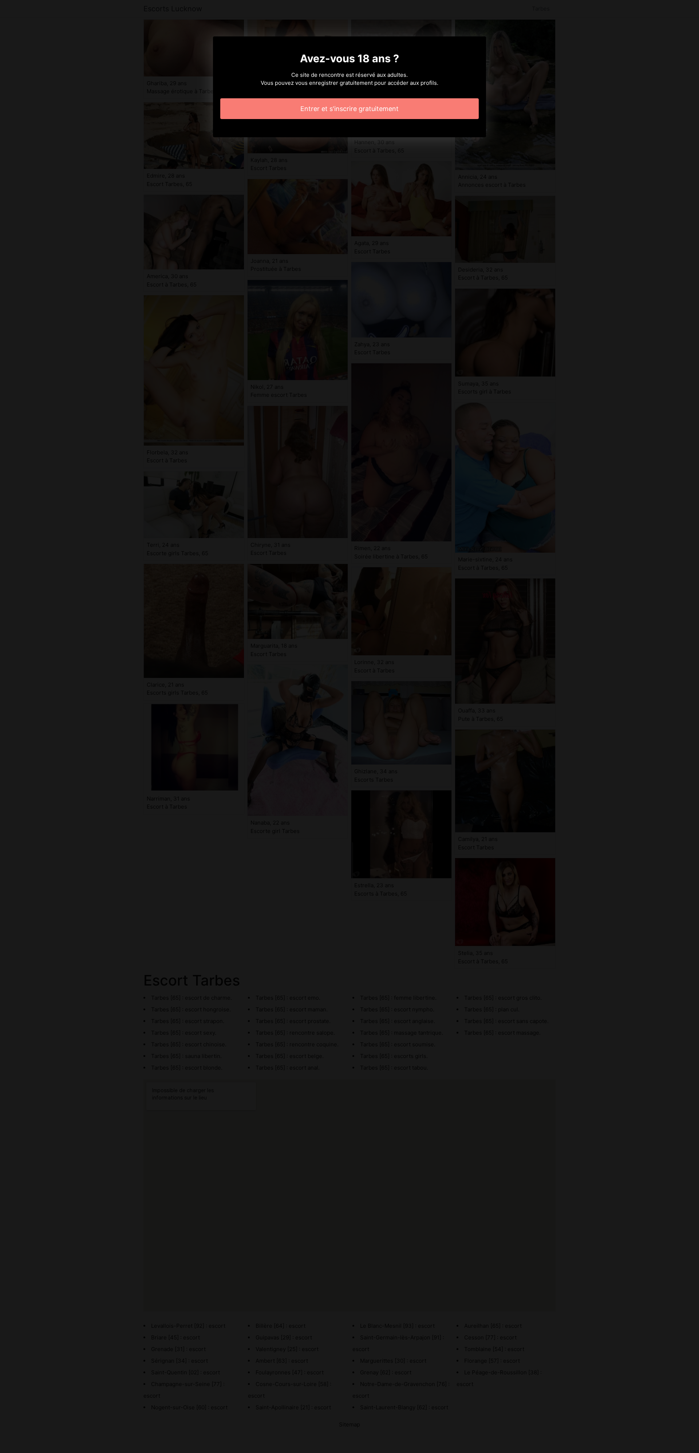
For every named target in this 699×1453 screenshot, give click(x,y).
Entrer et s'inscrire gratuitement (349, 108)
